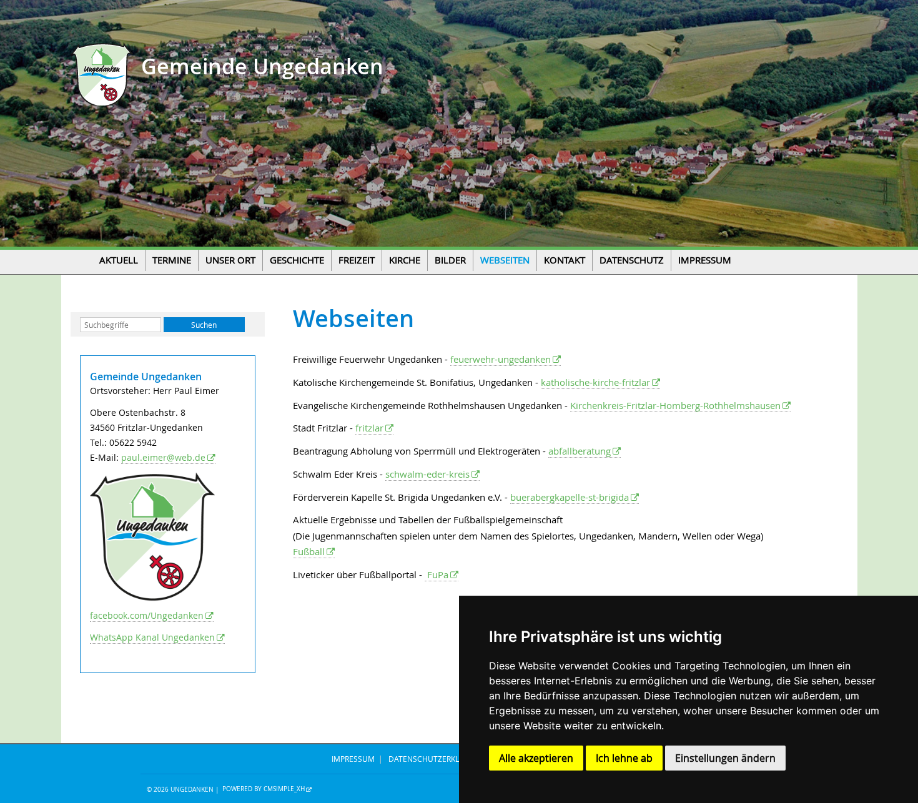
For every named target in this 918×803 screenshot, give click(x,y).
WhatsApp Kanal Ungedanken (152, 637)
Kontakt (564, 260)
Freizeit (356, 260)
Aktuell (118, 260)
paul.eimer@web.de (163, 457)
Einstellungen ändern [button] (725, 758)
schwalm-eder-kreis (427, 474)
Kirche (404, 260)
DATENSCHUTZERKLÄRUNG (436, 759)
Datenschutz (632, 260)
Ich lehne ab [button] (624, 758)
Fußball (309, 551)
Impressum (704, 260)
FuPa (436, 574)
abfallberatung (579, 451)
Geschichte (297, 260)
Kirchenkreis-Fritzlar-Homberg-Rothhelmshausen (675, 405)
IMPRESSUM (353, 759)
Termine (171, 260)
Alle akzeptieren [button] (536, 758)
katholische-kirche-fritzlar (595, 382)
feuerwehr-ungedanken (500, 359)
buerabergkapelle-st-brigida (569, 497)
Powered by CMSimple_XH (263, 790)
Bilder (450, 260)
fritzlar (369, 427)
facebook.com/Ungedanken (147, 615)
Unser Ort (230, 260)
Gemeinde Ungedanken (259, 66)
